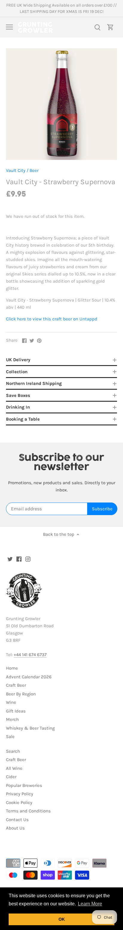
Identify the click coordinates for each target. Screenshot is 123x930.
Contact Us (17, 819)
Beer (34, 170)
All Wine (14, 768)
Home (12, 668)
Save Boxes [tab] (18, 395)
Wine (11, 702)
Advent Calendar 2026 (29, 677)
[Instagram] (27, 559)
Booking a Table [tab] (23, 419)
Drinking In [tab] (18, 407)
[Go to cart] (110, 27)
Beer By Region (21, 694)
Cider (11, 776)
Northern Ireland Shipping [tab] (34, 383)
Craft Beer (16, 685)
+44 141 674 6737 (30, 654)
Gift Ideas (16, 711)
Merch (12, 719)
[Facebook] (18, 559)
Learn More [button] (90, 903)
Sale (10, 736)
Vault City (15, 170)
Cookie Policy (19, 802)
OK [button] (62, 919)
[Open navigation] (9, 27)
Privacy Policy (19, 793)
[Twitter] (10, 559)
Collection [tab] (16, 371)
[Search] (97, 27)
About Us (15, 828)
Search (13, 751)
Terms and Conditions (28, 811)
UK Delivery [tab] (18, 359)
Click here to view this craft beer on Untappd (51, 319)
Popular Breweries (24, 785)
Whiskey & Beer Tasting (30, 728)
